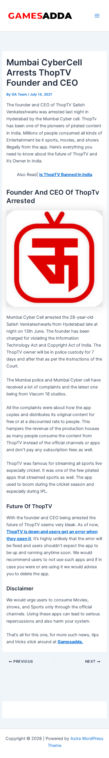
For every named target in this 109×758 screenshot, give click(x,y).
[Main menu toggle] (97, 16)
